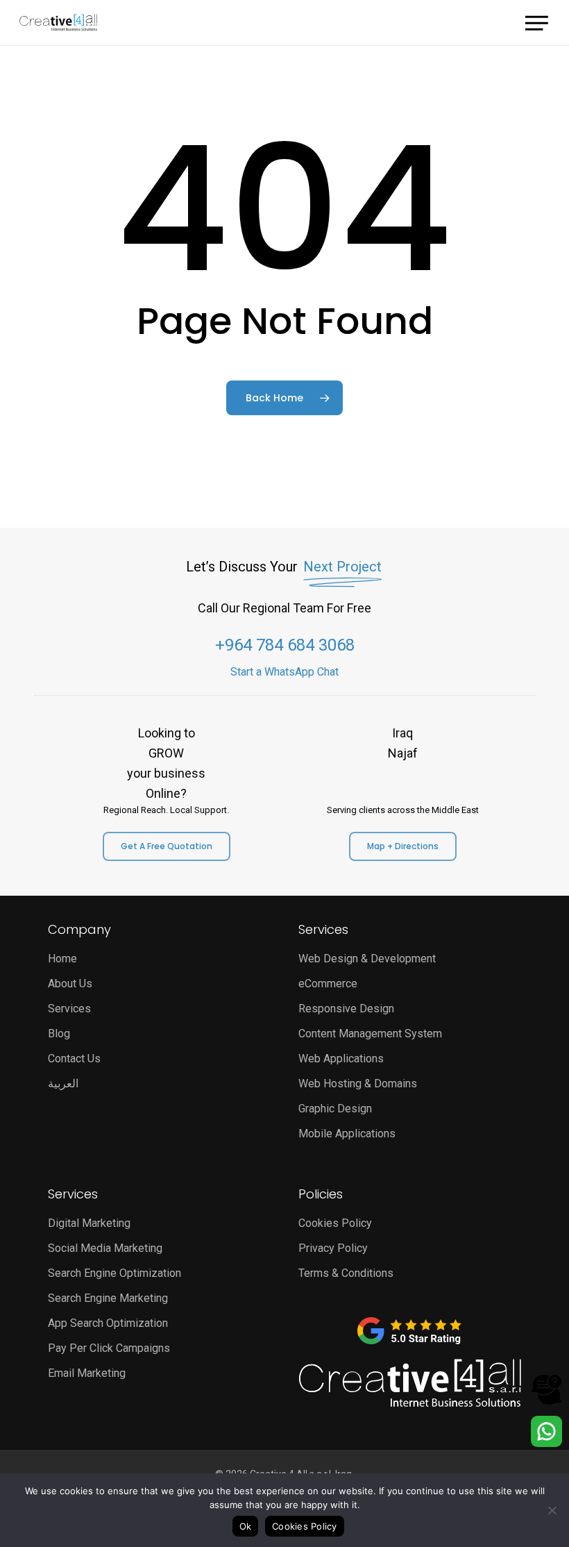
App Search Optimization (108, 1323)
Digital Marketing (89, 1223)
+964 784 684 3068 (285, 645)
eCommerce (327, 983)
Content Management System (370, 1033)
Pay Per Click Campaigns (109, 1348)
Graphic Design (335, 1108)
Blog (59, 1033)
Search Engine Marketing (108, 1298)
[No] (552, 1510)
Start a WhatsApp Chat (284, 671)
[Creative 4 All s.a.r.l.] (409, 1383)
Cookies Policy (335, 1223)
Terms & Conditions (345, 1273)
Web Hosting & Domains (357, 1083)
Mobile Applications (347, 1133)
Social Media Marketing (105, 1248)
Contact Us (74, 1058)
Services (69, 1008)
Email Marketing (87, 1373)
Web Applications (341, 1058)
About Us (70, 983)
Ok (245, 1526)
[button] (537, 21)
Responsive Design (346, 1008)
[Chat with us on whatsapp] (546, 1443)
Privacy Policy (333, 1248)
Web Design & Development (367, 958)
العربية (63, 1083)
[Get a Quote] (546, 1401)
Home (62, 958)
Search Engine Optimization (114, 1273)
